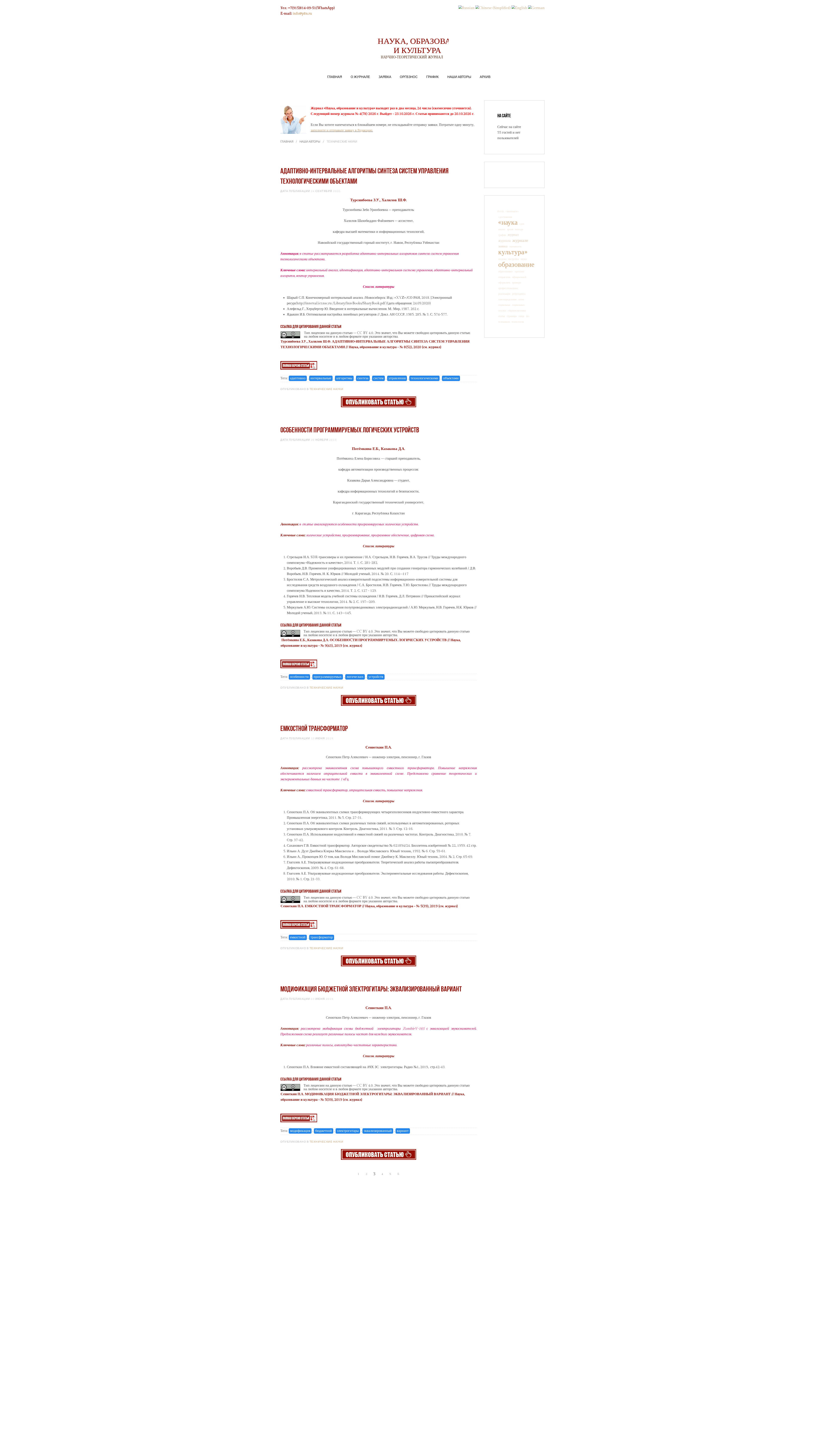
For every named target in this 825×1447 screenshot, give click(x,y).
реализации (504, 293)
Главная (334, 77)
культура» (512, 252)
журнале (520, 240)
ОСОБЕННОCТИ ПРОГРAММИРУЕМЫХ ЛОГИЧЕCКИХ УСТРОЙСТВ (349, 430)
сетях (521, 299)
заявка (502, 246)
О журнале (360, 77)
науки (524, 259)
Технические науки (327, 389)
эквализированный (378, 1131)
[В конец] (414, 1174)
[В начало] (342, 1174)
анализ (501, 229)
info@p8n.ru (302, 14)
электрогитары (348, 1131)
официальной (519, 277)
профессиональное (508, 288)
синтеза (362, 378)
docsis (500, 211)
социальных (518, 304)
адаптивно (298, 378)
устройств (375, 677)
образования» (505, 271)
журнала (504, 241)
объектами (451, 378)
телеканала (504, 321)
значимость (515, 246)
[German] (536, 8)
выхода (519, 229)
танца (521, 316)
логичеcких (355, 677)
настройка (513, 259)
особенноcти (299, 677)
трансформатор (321, 937)
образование (516, 265)
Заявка (385, 77)
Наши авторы (459, 77)
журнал (513, 235)
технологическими (424, 378)
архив (510, 229)
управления (397, 378)
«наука (508, 222)
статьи (501, 316)
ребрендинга (518, 293)
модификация (300, 1131)
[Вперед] (406, 1174)
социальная (504, 304)
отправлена (504, 277)
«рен (521, 223)
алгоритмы (344, 378)
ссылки (502, 310)
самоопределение (507, 299)
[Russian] (466, 8)
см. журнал (431, 347)
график (502, 234)
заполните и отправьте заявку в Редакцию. (342, 130)
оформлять (504, 282)
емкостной (298, 937)
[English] (519, 8)
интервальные (320, 378)
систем (378, 378)
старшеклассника (517, 310)
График (432, 77)
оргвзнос (519, 271)
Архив (485, 77)
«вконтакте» (512, 211)
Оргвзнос (409, 77)
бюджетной (323, 1131)
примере (516, 282)
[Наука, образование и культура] (378, 402)
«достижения (505, 216)
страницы (512, 316)
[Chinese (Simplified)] (493, 8)
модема (502, 259)
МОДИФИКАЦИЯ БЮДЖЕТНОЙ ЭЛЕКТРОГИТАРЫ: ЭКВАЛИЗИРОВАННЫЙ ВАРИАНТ (371, 989)
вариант (403, 1131)
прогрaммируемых (328, 677)
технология (518, 321)
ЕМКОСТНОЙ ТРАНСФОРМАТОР (314, 729)
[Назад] (350, 1174)
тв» (528, 316)
